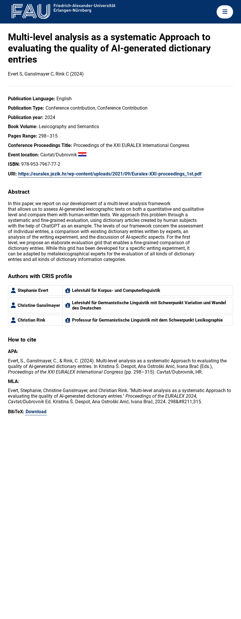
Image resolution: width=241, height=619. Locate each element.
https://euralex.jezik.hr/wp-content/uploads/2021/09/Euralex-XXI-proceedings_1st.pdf (110, 174)
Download (36, 411)
